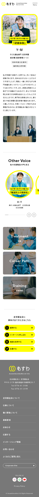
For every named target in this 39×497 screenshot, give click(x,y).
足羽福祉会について (11, 398)
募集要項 (7, 420)
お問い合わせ (8, 449)
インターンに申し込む (18, 335)
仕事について (8, 405)
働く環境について (10, 412)
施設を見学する (16, 342)
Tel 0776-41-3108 (19, 386)
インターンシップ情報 (12, 442)
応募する (13, 349)
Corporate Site (11, 466)
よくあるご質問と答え (12, 456)
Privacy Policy (19, 486)
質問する (13, 328)
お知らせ (6, 427)
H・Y (19, 202)
